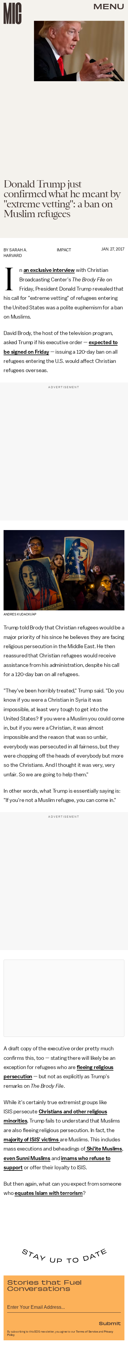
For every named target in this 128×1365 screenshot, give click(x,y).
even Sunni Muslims (27, 1158)
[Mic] (12, 13)
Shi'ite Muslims (103, 1148)
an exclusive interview (49, 270)
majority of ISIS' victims (32, 1139)
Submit (110, 1323)
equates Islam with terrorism (49, 1193)
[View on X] (64, 998)
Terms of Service (87, 1331)
